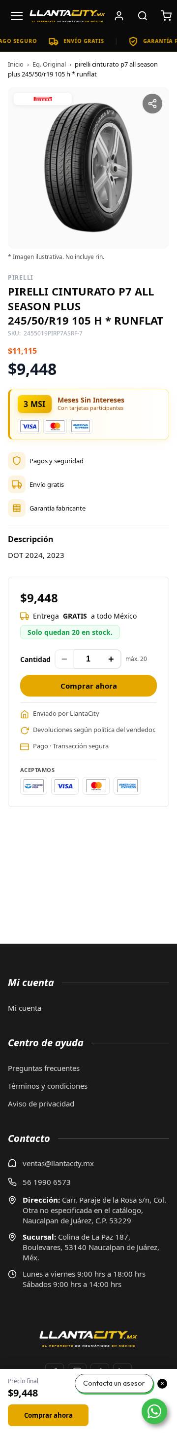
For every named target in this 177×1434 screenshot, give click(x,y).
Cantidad (35, 659)
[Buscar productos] (142, 16)
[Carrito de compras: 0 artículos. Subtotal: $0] (166, 16)
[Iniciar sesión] (119, 16)
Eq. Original (49, 64)
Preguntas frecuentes (44, 1068)
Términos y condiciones (48, 1086)
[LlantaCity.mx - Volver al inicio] (67, 16)
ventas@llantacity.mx (58, 1163)
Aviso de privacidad (41, 1103)
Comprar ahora (88, 686)
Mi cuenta (24, 1008)
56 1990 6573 (47, 1182)
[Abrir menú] (17, 16)
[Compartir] (152, 103)
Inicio (16, 64)
